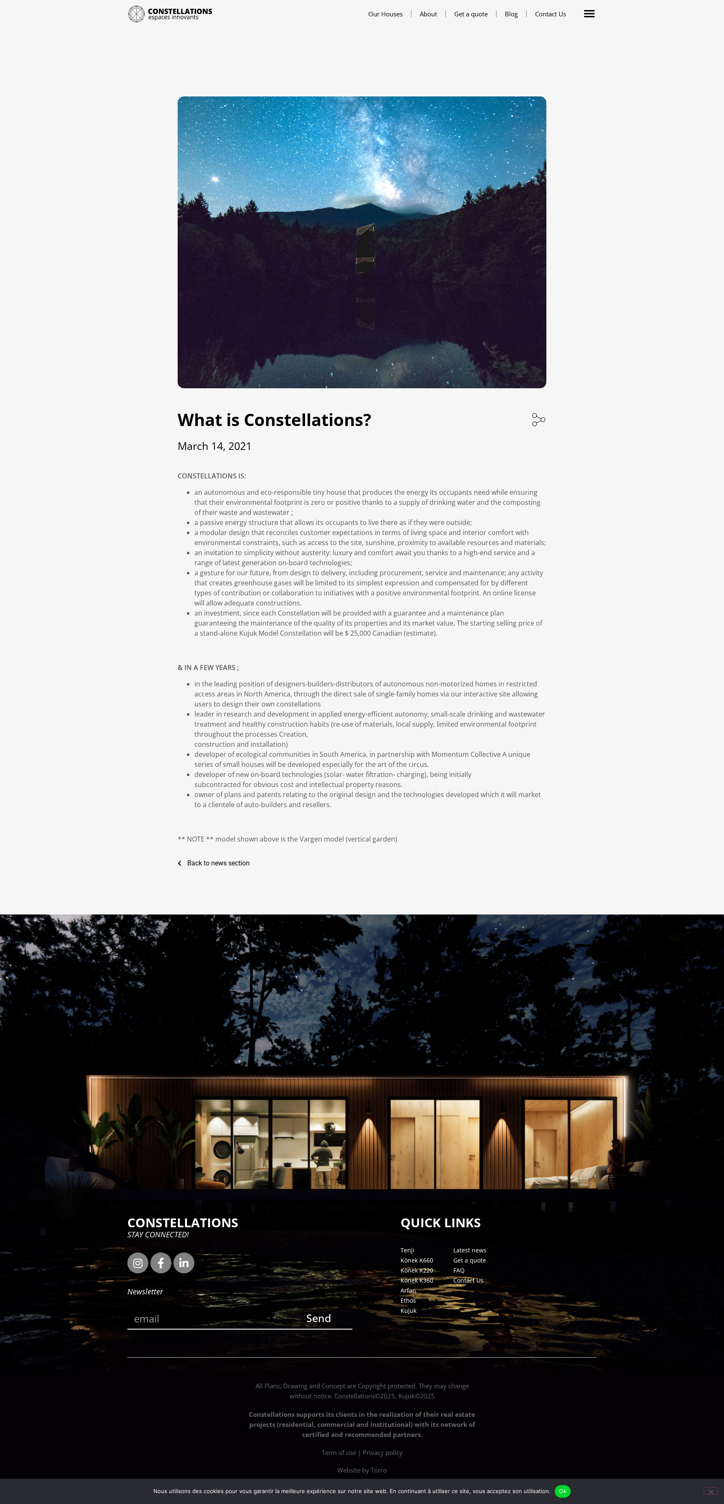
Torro (379, 1470)
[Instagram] (137, 1262)
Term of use (339, 1452)
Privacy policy (383, 1452)
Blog (511, 14)
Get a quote (471, 14)
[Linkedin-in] (183, 1262)
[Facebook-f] (160, 1262)
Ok (562, 1491)
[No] (710, 1491)
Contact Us (550, 14)
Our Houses (385, 14)
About (428, 14)
